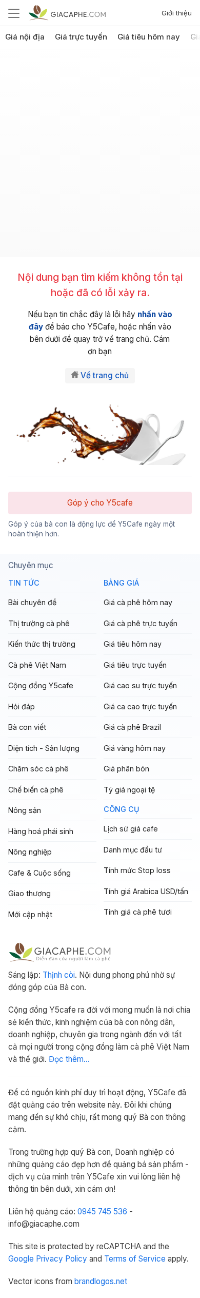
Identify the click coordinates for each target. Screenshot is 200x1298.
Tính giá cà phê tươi (138, 911)
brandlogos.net (100, 1281)
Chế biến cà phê (36, 789)
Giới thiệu (177, 13)
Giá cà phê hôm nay (138, 602)
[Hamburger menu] (14, 13)
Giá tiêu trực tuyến (135, 665)
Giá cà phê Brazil (132, 727)
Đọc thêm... (69, 1059)
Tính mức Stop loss (137, 870)
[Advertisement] (100, 157)
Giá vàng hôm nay (135, 748)
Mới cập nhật (30, 914)
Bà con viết (27, 727)
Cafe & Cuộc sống (39, 872)
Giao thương (29, 893)
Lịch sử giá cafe (131, 828)
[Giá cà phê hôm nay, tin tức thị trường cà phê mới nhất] (67, 12)
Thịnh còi (59, 975)
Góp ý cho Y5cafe (100, 503)
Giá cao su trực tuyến (140, 685)
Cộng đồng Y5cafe (40, 685)
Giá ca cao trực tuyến (140, 706)
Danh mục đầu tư (133, 849)
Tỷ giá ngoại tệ (129, 789)
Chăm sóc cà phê (38, 768)
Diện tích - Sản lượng (43, 748)
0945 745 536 (102, 1211)
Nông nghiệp (30, 851)
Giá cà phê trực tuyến (140, 623)
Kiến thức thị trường (41, 644)
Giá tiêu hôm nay (148, 37)
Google (21, 1259)
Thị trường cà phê (39, 623)
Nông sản (24, 810)
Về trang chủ (105, 375)
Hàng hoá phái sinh (40, 831)
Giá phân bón (126, 768)
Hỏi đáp (21, 706)
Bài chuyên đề (32, 602)
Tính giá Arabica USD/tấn (146, 891)
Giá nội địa (25, 37)
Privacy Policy (61, 1259)
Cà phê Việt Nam (37, 665)
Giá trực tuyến (81, 37)
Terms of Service (135, 1259)
